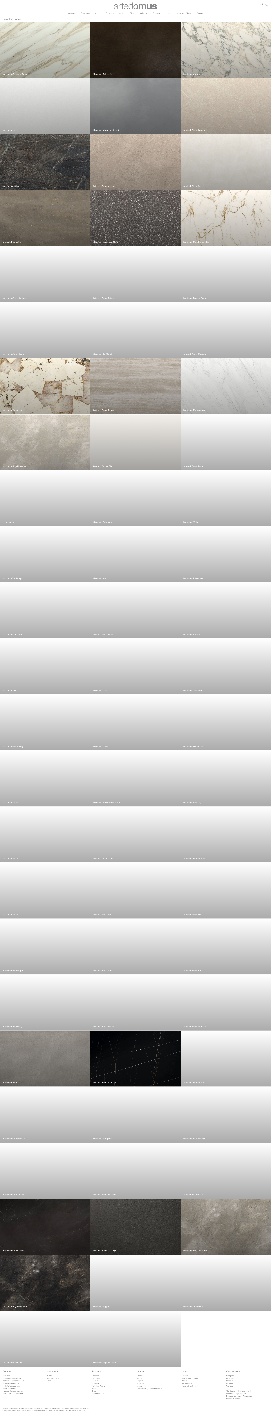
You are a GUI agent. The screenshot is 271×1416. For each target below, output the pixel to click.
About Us (185, 1375)
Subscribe (140, 1383)
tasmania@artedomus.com (13, 1393)
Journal (139, 1378)
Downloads (141, 1375)
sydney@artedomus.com (12, 1378)
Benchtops (85, 13)
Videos (139, 1386)
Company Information (190, 1378)
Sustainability (187, 1383)
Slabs (121, 13)
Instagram (230, 1375)
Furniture (156, 13)
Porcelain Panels (53, 1378)
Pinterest (229, 1381)
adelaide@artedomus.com (12, 1388)
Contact (200, 13)
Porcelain (110, 13)
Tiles (132, 13)
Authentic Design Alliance (236, 1393)
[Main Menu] (47, 4)
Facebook (230, 1378)
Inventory (71, 13)
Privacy (184, 1381)
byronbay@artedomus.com (13, 1391)
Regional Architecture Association (239, 1396)
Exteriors (95, 1381)
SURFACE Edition (233, 1398)
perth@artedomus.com (11, 1386)
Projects (140, 1381)
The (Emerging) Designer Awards (149, 1388)
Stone (97, 13)
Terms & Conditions (189, 1386)
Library (169, 13)
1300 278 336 (8, 1375)
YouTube (229, 1386)
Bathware (143, 13)
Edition (184, 13)
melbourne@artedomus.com (13, 1381)
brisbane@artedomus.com (12, 1383)
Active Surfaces (98, 1393)
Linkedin (229, 1383)
